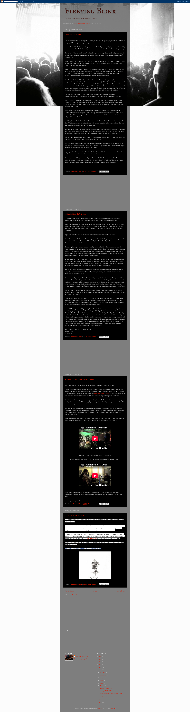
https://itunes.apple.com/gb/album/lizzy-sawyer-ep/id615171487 (83, 548)
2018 (100, 659)
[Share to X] (104, 172)
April (102, 683)
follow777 (100, 708)
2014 (100, 667)
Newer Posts (69, 591)
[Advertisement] (95, 191)
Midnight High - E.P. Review (75, 214)
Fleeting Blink (90, 11)
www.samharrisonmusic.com (82, 23)
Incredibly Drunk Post (73, 34)
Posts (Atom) (76, 595)
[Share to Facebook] (106, 172)
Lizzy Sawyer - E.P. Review (75, 515)
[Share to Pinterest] (108, 172)
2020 (100, 656)
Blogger (113, 708)
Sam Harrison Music (82, 656)
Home (95, 591)
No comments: (92, 171)
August (102, 678)
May (101, 680)
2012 (100, 700)
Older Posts (121, 591)
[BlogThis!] (102, 172)
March (102, 686)
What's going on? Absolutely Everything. (80, 379)
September (103, 675)
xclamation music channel (101, 394)
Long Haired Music (91, 538)
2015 (100, 664)
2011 (100, 702)
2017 (100, 662)
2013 (100, 670)
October (102, 672)
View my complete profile (81, 659)
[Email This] (100, 172)
